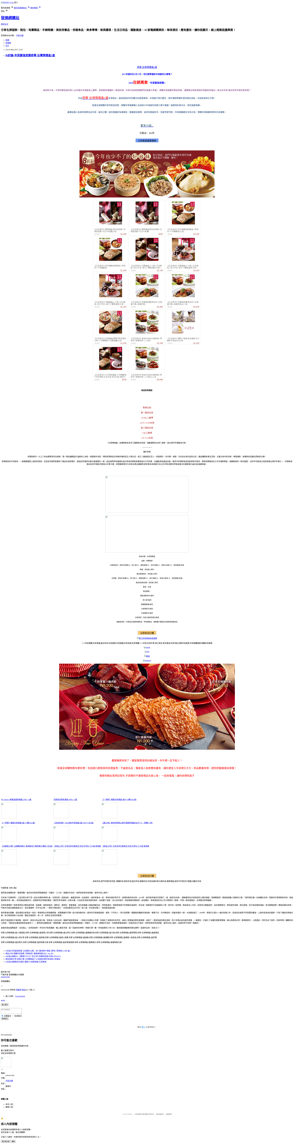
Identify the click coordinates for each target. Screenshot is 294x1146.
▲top (3, 1000)
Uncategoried (20, 996)
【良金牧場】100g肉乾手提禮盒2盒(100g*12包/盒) (74, 823)
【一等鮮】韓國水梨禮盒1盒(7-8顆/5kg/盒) (18, 823)
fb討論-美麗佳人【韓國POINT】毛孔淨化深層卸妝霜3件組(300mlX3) (33, 956)
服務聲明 (169, 1114)
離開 (13, 1141)
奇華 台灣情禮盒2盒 (147, 67)
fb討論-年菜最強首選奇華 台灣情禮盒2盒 (30, 55)
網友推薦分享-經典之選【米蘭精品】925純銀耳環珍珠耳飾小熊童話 (33, 959)
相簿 (7, 40)
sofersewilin (5, 977)
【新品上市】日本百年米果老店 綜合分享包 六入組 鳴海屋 (77, 846)
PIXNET (129, 1114)
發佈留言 (5, 1019)
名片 (7, 46)
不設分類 (19, 35)
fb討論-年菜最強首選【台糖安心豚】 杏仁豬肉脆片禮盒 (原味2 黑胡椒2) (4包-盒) (38, 951)
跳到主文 (4, 24)
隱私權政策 (160, 1114)
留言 (24, 990)
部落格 (8, 43)
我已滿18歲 (5, 1141)
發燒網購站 (10, 18)
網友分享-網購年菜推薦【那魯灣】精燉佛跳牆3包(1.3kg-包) (29, 954)
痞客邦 (19, 990)
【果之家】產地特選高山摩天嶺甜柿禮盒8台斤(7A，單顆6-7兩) (127, 823)
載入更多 (5, 1005)
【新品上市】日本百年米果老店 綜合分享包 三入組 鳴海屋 (125, 846)
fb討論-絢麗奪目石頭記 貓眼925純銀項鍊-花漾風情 (26, 962)
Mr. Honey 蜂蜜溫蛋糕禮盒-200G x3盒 (16, 800)
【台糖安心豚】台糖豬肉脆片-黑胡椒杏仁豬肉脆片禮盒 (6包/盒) (27, 846)
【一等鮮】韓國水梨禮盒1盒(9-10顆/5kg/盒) (119, 800)
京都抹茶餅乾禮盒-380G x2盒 (65, 800)
